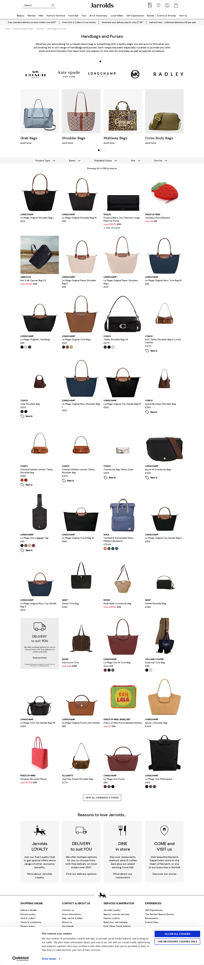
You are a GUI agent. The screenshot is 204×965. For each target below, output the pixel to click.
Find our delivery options (81, 874)
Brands (150, 15)
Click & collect (28, 918)
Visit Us (183, 15)
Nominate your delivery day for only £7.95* (122, 22)
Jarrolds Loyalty (112, 910)
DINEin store (123, 846)
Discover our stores (164, 874)
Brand (72, 160)
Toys (83, 15)
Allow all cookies (177, 934)
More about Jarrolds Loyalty (39, 875)
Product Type (43, 160)
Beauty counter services (116, 914)
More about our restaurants (122, 875)
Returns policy (28, 914)
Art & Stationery (98, 15)
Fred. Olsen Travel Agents (117, 926)
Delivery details (28, 910)
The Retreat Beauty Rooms (159, 914)
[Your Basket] (176, 5)
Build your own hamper (116, 922)
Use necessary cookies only (177, 941)
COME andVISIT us (164, 846)
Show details (49, 958)
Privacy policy (27, 926)
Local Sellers (116, 15)
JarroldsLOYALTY (40, 846)
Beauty (20, 15)
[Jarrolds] (102, 5)
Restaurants (151, 918)
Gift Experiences (135, 15)
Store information (71, 914)
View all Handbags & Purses (102, 797)
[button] (100, 61)
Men (41, 15)
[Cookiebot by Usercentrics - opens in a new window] (21, 958)
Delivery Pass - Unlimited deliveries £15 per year (172, 22)
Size (133, 160)
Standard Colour (103, 160)
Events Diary (152, 922)
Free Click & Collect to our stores (79, 22)
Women (32, 15)
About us (67, 922)
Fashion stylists (112, 918)
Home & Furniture (56, 15)
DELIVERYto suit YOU (81, 846)
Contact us (68, 910)
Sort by (158, 160)
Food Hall (73, 15)
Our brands (68, 926)
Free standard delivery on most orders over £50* (32, 22)
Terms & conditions (30, 922)
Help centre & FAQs (72, 918)
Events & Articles (166, 15)
